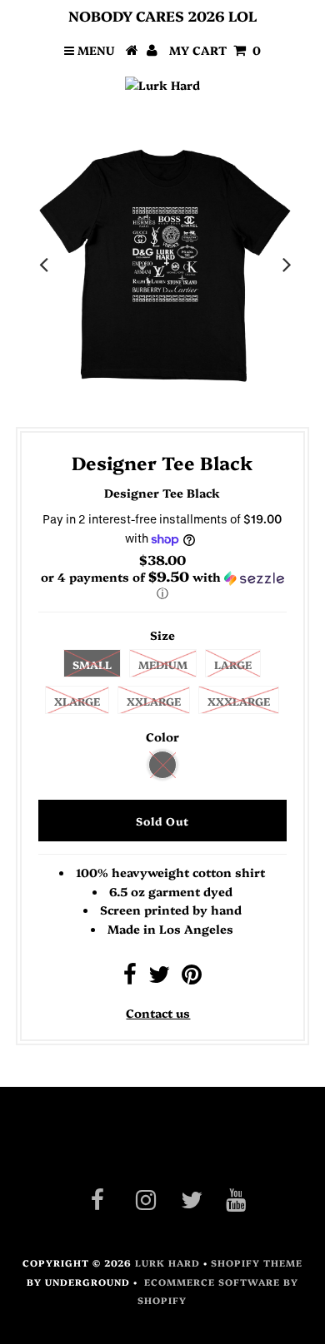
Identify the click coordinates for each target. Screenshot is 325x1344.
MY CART (215, 50)
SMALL (92, 664)
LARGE (233, 664)
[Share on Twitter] (159, 978)
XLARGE (77, 700)
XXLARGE (154, 700)
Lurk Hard (167, 1263)
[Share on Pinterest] (192, 978)
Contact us (158, 1012)
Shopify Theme (256, 1263)
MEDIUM (163, 664)
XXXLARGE (239, 700)
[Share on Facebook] (130, 978)
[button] (162, 585)
